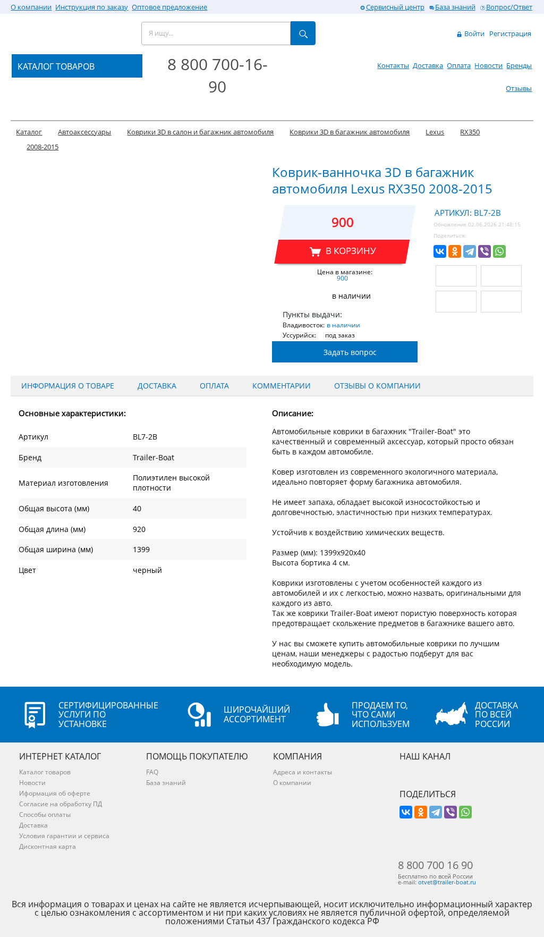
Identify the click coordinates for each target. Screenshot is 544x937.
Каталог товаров (45, 771)
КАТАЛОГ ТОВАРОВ (56, 66)
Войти (473, 33)
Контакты (393, 65)
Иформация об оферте (54, 793)
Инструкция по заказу (91, 7)
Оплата (459, 65)
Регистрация (510, 33)
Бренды (519, 65)
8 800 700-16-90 (217, 75)
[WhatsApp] (499, 251)
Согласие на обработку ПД (60, 803)
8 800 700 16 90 (435, 865)
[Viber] (484, 251)
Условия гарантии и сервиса (64, 835)
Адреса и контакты (302, 771)
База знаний (455, 7)
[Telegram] (469, 251)
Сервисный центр (395, 7)
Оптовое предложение (169, 7)
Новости (488, 65)
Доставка (428, 65)
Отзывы (519, 88)
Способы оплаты (45, 814)
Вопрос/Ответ (509, 7)
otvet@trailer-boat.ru (447, 882)
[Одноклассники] (454, 251)
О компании (31, 7)
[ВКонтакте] (440, 251)
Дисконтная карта (47, 846)
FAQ (152, 771)
